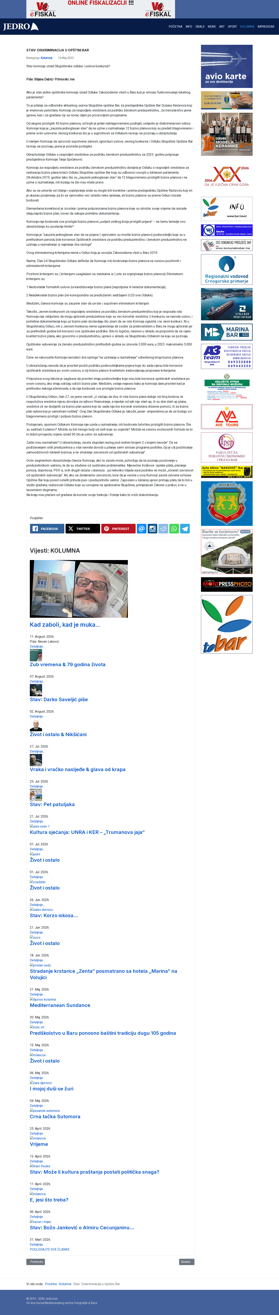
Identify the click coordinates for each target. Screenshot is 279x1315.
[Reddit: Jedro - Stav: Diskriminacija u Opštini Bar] (163, 528)
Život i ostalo (45, 860)
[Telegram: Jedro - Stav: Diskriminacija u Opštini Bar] (185, 528)
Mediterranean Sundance (60, 1005)
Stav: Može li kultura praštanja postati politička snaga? (94, 1172)
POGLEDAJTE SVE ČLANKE (49, 1249)
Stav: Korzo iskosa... (54, 915)
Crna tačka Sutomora (55, 1116)
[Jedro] (21, 26)
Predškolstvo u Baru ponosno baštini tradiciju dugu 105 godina (103, 1033)
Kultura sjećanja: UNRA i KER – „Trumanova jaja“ (87, 832)
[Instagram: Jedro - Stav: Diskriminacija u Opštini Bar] (152, 528)
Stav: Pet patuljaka (52, 804)
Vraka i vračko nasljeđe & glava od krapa (78, 769)
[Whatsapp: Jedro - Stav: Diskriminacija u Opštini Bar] (174, 528)
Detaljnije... (37, 646)
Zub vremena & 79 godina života (68, 664)
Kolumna (46, 58)
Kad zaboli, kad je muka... (65, 624)
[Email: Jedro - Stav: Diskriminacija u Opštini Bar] (141, 528)
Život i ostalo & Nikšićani (58, 734)
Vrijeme (39, 1144)
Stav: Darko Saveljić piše (59, 699)
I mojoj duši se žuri (51, 1089)
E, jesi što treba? (49, 1200)
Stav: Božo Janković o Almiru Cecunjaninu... (82, 1228)
